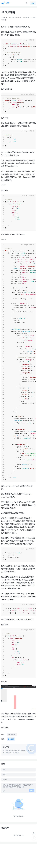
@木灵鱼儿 (14, 750)
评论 (31, 790)
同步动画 (11, 739)
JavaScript (11, 734)
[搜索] (34, 833)
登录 (32, 3)
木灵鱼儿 (4, 17)
